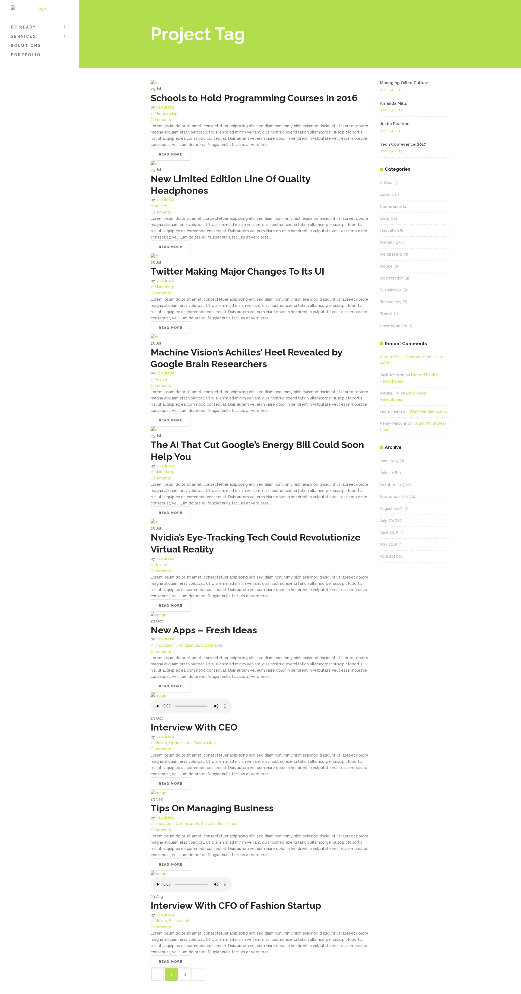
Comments (161, 119)
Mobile (161, 743)
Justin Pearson (394, 123)
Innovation (164, 645)
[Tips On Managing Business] (158, 793)
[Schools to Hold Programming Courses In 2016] (154, 83)
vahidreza (165, 107)
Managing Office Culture (404, 82)
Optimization (187, 645)
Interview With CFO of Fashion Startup (236, 905)
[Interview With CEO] (158, 695)
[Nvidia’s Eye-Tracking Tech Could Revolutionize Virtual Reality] (154, 522)
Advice (161, 206)
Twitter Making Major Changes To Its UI (237, 271)
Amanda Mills (393, 103)
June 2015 (389, 532)
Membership (166, 113)
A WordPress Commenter (403, 357)
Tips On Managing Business (212, 808)
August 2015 (391, 508)
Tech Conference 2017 (403, 144)
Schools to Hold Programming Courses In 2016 (254, 98)
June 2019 (389, 461)
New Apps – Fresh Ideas (204, 630)
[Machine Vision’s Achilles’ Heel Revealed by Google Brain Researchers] (154, 337)
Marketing (164, 287)
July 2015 (388, 520)
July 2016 (388, 473)
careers (387, 194)
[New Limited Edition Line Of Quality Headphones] (154, 163)
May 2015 (388, 544)
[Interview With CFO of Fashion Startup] (158, 874)
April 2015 (389, 556)
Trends (230, 823)
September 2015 (395, 496)
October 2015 (392, 484)
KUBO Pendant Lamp (428, 411)
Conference (391, 206)
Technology (391, 302)
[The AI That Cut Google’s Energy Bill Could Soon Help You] (154, 429)
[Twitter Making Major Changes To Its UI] (154, 256)
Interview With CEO (194, 727)
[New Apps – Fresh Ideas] (158, 615)
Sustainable (212, 645)
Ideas (385, 218)
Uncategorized (393, 326)
